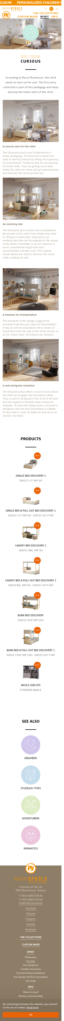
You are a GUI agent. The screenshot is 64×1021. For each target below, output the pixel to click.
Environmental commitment (31, 973)
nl (57, 9)
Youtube (30, 924)
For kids (35, 56)
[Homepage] (13, 9)
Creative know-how (31, 969)
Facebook (31, 908)
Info (54, 16)
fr (46, 9)
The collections (45, 13)
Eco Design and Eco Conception (31, 976)
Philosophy (31, 957)
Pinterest (30, 913)
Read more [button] (33, 1007)
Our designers (30, 965)
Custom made (28, 16)
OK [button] (30, 1014)
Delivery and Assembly (31, 996)
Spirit (44, 16)
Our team (31, 980)
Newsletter (30, 929)
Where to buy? (30, 992)
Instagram (31, 918)
